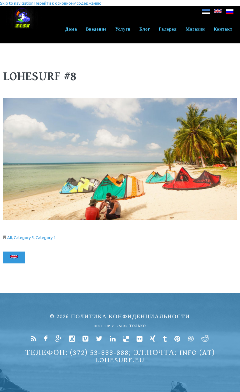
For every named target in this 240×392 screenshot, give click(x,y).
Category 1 (46, 237)
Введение (96, 29)
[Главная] (22, 9)
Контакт (223, 29)
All (9, 237)
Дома (71, 29)
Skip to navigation (16, 3)
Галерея (168, 29)
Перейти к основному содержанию (68, 3)
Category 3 (24, 237)
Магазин (195, 29)
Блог (144, 29)
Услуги (123, 29)
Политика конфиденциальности (130, 316)
